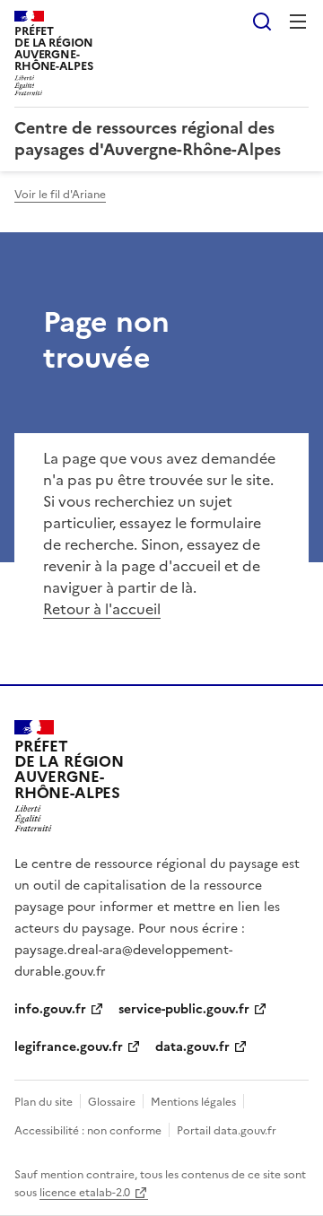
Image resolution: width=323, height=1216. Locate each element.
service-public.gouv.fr (183, 1009)
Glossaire (111, 1102)
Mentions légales (193, 1102)
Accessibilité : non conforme (88, 1131)
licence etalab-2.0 (84, 1193)
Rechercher (262, 21)
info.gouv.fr (50, 1009)
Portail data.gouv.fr (226, 1131)
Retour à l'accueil (102, 609)
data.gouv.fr (192, 1047)
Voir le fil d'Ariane (60, 195)
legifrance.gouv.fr (68, 1047)
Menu (298, 21)
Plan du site (43, 1102)
